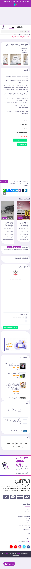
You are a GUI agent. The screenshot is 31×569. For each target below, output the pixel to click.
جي (23, 447)
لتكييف (8, 443)
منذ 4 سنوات (23, 52)
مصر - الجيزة (24, 50)
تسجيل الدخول (17, 247)
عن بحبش (28, 509)
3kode (18, 553)
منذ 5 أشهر (24, 231)
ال (26, 447)
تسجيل (9, 247)
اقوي (26, 443)
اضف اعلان (11, 564)
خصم (21, 443)
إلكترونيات (23, 34)
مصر (11, 27)
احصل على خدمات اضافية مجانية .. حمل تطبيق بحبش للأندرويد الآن (15, 1)
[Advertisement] (15, 16)
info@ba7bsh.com (23, 541)
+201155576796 (22, 144)
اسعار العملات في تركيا (24, 525)
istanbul (26, 539)
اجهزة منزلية (17, 34)
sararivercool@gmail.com (18, 317)
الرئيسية (28, 34)
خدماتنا (28, 514)
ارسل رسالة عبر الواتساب (19, 140)
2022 (18, 447)
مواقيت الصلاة (26, 529)
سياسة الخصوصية (26, 512)
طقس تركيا (27, 527)
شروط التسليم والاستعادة (24, 516)
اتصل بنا (28, 521)
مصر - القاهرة (23, 228)
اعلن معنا (28, 518)
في (17, 443)
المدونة (28, 523)
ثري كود (5, 553)
